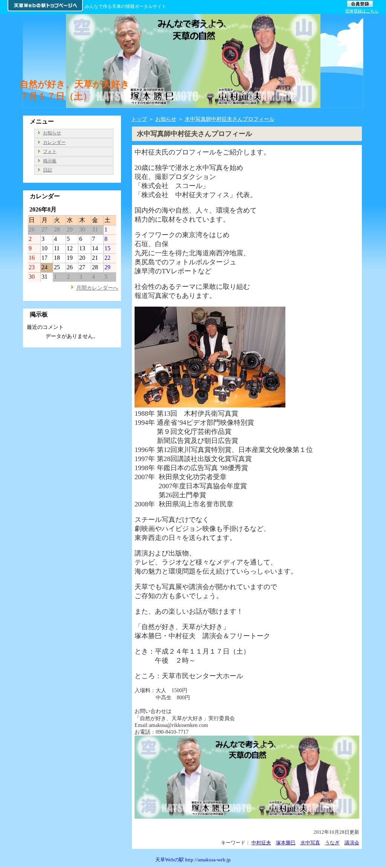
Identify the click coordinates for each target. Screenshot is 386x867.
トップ (139, 119)
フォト (50, 151)
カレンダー (54, 142)
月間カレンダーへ (97, 288)
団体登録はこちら (361, 11)
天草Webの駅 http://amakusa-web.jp (193, 859)
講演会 (352, 842)
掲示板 (50, 161)
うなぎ (332, 842)
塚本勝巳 (286, 842)
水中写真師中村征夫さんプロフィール (229, 119)
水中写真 (310, 842)
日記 (47, 170)
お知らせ (165, 119)
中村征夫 (261, 842)
